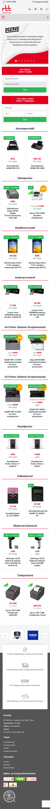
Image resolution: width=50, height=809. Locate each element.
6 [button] (31, 61)
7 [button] (34, 61)
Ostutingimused (8, 742)
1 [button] (16, 61)
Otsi (25, 89)
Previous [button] (3, 43)
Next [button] (46, 43)
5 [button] (28, 61)
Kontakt (6, 748)
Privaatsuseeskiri (9, 745)
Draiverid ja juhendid (10, 751)
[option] (25, 43)
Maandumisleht (8, 768)
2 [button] (19, 61)
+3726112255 (11, 2)
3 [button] (22, 61)
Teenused (6, 765)
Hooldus (6, 762)
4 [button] (25, 61)
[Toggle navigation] (47, 9)
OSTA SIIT (25, 63)
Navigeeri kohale (41, 2)
